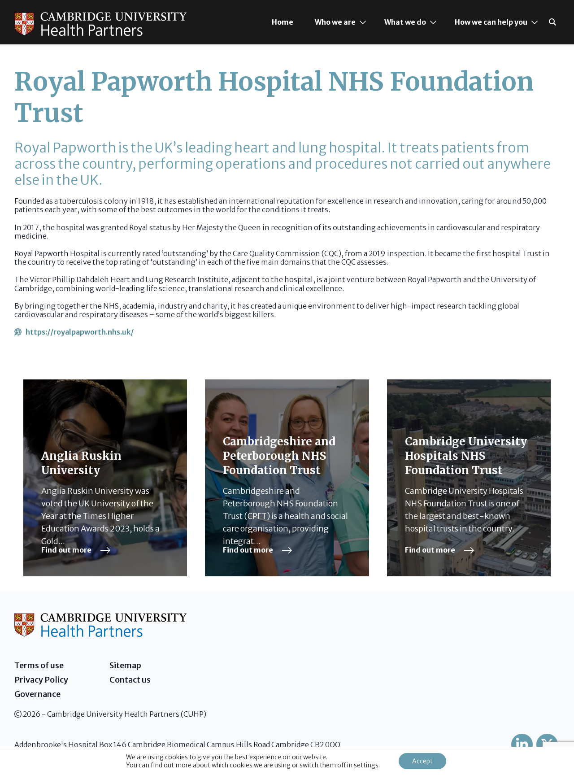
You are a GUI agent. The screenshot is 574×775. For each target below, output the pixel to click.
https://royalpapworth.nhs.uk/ (78, 331)
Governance (37, 694)
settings (366, 765)
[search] (552, 21)
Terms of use (39, 665)
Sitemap (125, 665)
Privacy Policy (41, 680)
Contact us (130, 680)
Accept (422, 761)
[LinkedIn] (522, 744)
